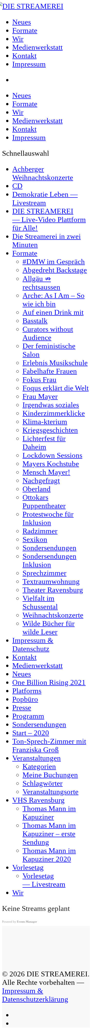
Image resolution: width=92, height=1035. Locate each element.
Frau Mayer (40, 396)
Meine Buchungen (50, 775)
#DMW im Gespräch (53, 261)
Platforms (26, 691)
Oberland (36, 489)
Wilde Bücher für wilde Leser (48, 627)
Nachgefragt (41, 480)
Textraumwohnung (51, 581)
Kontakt (24, 129)
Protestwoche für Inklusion (48, 518)
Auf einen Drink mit (53, 312)
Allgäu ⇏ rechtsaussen (41, 282)
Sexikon (34, 539)
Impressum (29, 137)
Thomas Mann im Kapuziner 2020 (49, 854)
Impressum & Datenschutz (32, 644)
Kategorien (39, 766)
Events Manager (27, 921)
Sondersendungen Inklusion (49, 560)
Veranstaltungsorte (50, 792)
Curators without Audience (47, 333)
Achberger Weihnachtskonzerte (42, 173)
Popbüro (25, 699)
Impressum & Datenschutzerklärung (35, 995)
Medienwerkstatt (37, 120)
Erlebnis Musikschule (55, 363)
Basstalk (35, 321)
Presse (21, 707)
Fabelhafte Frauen (49, 371)
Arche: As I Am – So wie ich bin (53, 299)
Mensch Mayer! (46, 472)
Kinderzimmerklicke (53, 413)
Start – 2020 (30, 733)
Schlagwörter (42, 783)
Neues (21, 95)
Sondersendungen (49, 548)
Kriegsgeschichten (50, 430)
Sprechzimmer (44, 573)
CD (17, 186)
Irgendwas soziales (50, 405)
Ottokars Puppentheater (44, 501)
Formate (24, 104)
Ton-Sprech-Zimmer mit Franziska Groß (49, 745)
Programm (28, 716)
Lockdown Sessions (52, 455)
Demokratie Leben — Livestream (45, 198)
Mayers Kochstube (50, 464)
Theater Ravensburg (52, 590)
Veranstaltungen (36, 758)
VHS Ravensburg (38, 800)
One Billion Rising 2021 (49, 682)
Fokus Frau (39, 379)
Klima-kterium (44, 421)
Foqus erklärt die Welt (55, 388)
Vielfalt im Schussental (40, 602)
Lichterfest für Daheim (44, 442)
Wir (18, 112)
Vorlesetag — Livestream (43, 880)
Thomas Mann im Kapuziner (49, 812)
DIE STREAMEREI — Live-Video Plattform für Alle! (49, 219)
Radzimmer (39, 531)
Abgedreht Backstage (54, 270)
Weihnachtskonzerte (52, 615)
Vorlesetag (28, 867)
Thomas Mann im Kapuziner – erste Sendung (49, 833)
